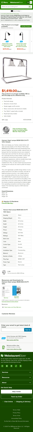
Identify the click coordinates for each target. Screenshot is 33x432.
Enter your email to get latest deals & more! (15, 326)
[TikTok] (16, 366)
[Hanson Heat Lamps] (6, 130)
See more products (26, 26)
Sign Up (27, 330)
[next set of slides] (31, 41)
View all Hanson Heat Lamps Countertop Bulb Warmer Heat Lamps (20, 130)
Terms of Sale (16, 410)
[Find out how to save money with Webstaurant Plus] (7, 41)
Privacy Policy (16, 412)
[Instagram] (2, 366)
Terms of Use (16, 415)
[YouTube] (6, 366)
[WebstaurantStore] (16, 355)
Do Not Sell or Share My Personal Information (16, 421)
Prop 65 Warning (7, 203)
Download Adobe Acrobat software (10, 301)
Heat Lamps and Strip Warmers (17, 307)
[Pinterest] (20, 366)
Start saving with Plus (13, 340)
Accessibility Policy (16, 418)
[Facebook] (11, 366)
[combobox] (16, 7)
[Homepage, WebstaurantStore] (16, 2)
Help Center (16, 391)
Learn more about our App (14, 349)
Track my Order (16, 397)
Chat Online (8, 401)
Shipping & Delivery (23, 401)
